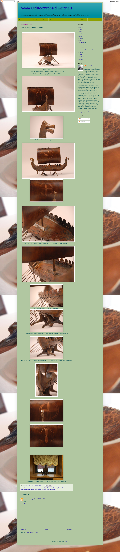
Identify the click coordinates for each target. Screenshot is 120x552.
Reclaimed (52, 20)
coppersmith (41, 488)
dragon (45, 488)
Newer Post (23, 529)
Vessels (45, 20)
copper (36, 488)
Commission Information (64, 20)
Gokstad (63, 488)
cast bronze (32, 488)
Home (20, 20)
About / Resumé (29, 20)
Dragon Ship (49, 488)
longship (23, 489)
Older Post (69, 529)
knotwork (68, 488)
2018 (80, 36)
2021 (80, 29)
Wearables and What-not (80, 20)
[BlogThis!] (47, 486)
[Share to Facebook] (50, 486)
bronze (28, 488)
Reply (25, 503)
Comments (82, 121)
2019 (80, 34)
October (83, 42)
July (82, 45)
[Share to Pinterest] (51, 486)
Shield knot (44, 489)
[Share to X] (48, 486)
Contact (38, 20)
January (83, 47)
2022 (80, 27)
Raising (39, 489)
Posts (81, 118)
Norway (32, 489)
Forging (59, 488)
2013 (80, 57)
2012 (80, 59)
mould (26, 489)
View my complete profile (84, 112)
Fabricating (55, 488)
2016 (80, 40)
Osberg (36, 489)
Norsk (29, 489)
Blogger (66, 541)
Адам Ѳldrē (89, 66)
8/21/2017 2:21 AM (41, 499)
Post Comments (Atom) (32, 532)
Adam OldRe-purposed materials (46, 7)
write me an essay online (30, 499)
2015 (80, 52)
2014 (80, 54)
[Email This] (45, 486)
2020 (80, 31)
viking (48, 489)
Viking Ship (52, 489)
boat (25, 488)
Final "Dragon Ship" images (87, 49)
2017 (80, 38)
